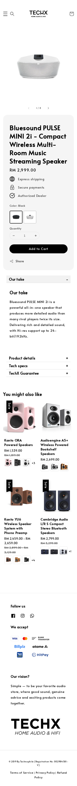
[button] (5, 14)
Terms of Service (21, 772)
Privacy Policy (45, 772)
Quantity (15, 228)
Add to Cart (38, 248)
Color (17, 206)
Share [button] (20, 261)
